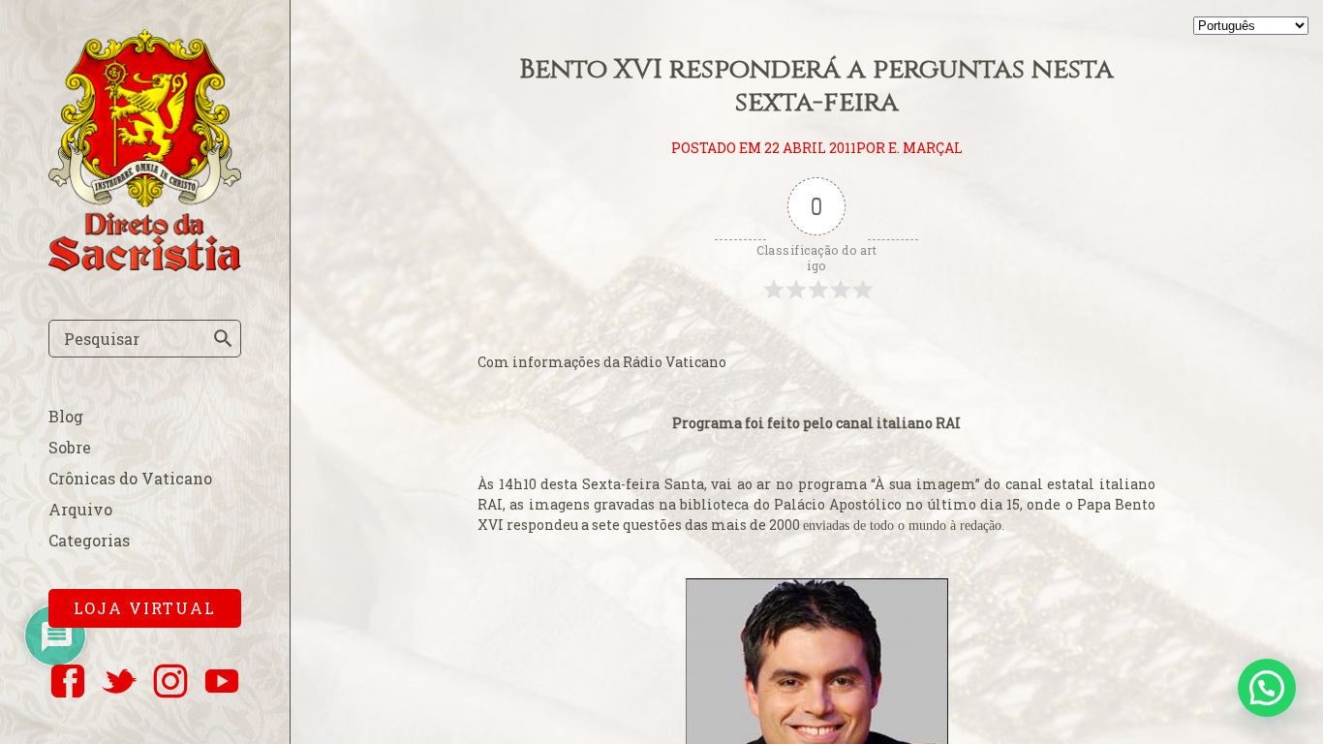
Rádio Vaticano (674, 362)
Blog (65, 416)
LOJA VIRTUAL (145, 608)
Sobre (69, 447)
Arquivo (80, 509)
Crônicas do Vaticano (130, 478)
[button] (1267, 688)
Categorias (89, 540)
